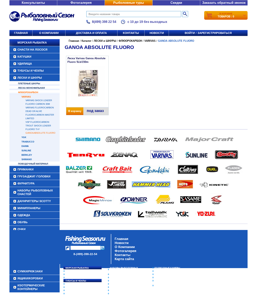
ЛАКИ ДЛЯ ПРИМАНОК (122, 293)
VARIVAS (26, 97)
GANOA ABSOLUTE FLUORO (40, 133)
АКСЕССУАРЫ (117, 290)
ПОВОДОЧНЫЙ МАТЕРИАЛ (33, 164)
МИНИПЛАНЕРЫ (28, 208)
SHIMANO (26, 159)
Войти (190, 33)
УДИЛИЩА (24, 63)
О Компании (125, 247)
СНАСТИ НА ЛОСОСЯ (32, 49)
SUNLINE (26, 150)
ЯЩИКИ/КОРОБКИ (164, 281)
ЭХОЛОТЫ (160, 271)
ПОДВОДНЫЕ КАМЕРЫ (167, 268)
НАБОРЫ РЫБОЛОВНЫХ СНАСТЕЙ (35, 192)
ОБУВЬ (22, 222)
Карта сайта (124, 259)
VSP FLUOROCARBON (37, 122)
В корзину (74, 111)
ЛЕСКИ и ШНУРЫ (29, 77)
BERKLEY (26, 155)
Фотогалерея (81, 2)
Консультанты (33, 2)
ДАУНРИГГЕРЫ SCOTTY (34, 201)
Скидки (176, 2)
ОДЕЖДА (23, 215)
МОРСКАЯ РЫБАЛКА (32, 42)
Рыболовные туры (128, 2)
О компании (49, 33)
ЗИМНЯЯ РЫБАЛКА (165, 274)
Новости (157, 33)
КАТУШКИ (24, 56)
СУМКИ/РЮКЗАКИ (164, 277)
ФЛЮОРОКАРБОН (28, 92)
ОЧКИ (21, 229)
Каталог (86, 40)
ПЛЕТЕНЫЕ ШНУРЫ (29, 83)
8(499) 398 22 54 (104, 21)
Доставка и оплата (91, 33)
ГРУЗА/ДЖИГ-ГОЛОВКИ (33, 176)
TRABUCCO (27, 141)
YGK (23, 137)
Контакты (131, 33)
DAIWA (25, 146)
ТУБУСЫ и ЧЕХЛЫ (30, 70)
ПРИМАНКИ (25, 169)
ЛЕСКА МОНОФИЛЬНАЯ (31, 88)
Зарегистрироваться (215, 33)
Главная (21, 33)
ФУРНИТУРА (26, 183)
